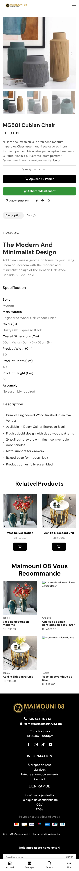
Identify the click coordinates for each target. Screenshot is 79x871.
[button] (7, 54)
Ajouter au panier (41, 179)
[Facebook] (28, 744)
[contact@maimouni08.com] (21, 723)
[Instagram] (36, 744)
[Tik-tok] (43, 744)
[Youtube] (50, 744)
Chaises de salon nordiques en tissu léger (58, 623)
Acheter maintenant (41, 191)
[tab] (13, 215)
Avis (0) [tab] (32, 215)
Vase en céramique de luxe (57, 678)
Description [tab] (13, 215)
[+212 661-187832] (25, 718)
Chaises (46, 617)
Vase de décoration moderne (16, 623)
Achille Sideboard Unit (59, 533)
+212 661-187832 (39, 719)
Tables (6, 617)
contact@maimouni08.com (43, 724)
